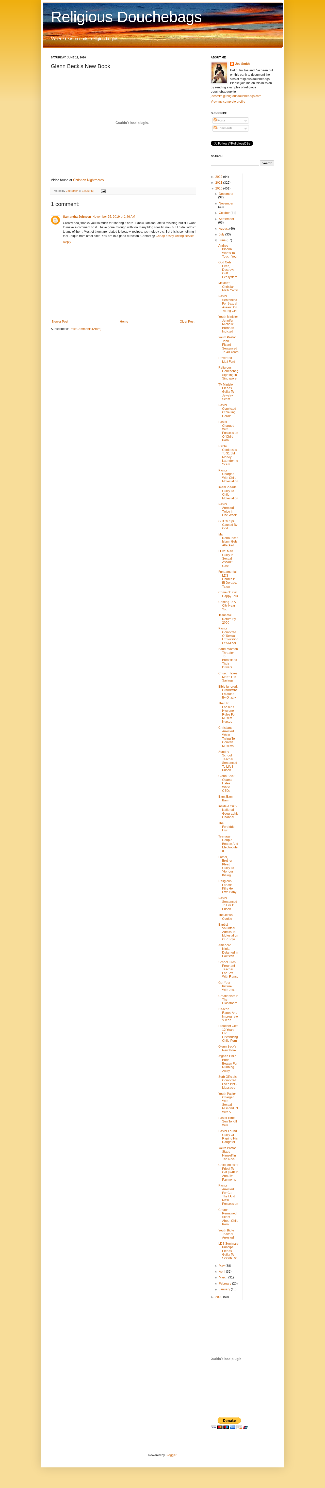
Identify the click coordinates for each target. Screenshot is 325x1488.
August (224, 228)
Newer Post (60, 321)
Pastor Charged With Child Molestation (228, 476)
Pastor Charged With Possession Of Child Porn (228, 431)
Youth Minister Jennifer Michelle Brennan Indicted (228, 324)
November (226, 203)
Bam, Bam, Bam (225, 798)
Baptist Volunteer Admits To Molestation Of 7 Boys (228, 932)
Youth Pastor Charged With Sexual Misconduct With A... (228, 1103)
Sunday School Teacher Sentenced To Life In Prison (227, 761)
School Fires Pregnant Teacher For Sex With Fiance (228, 969)
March (223, 1277)
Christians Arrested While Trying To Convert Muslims (226, 737)
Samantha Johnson (77, 216)
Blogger (171, 1455)
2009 (219, 1297)
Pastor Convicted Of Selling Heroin (227, 410)
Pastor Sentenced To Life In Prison (227, 903)
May (222, 1266)
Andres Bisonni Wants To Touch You (227, 251)
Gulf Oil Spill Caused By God (227, 524)
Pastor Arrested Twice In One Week (227, 509)
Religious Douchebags (126, 16)
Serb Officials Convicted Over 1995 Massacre (227, 1082)
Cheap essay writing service (175, 236)
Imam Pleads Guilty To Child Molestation (228, 492)
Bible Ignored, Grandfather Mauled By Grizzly (228, 692)
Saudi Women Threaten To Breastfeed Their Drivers (228, 658)
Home (124, 321)
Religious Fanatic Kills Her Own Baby (227, 886)
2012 (219, 177)
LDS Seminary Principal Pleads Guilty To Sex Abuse (228, 1251)
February (225, 1283)
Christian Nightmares (88, 180)
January (225, 1289)
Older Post (187, 321)
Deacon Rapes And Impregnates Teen (228, 1014)
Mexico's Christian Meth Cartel (228, 286)
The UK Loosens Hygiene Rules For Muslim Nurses (227, 712)
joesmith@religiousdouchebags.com (236, 96)
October (225, 213)
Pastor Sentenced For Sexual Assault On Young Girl (227, 303)
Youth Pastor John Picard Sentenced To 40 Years (228, 345)
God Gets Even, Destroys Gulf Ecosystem (227, 270)
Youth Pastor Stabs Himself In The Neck (227, 1153)
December (226, 194)
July (222, 234)
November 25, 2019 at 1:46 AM (113, 216)
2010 (219, 188)
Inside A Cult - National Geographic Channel (228, 811)
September (226, 219)
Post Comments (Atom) (85, 329)
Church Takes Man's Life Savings (227, 677)
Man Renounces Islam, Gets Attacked (228, 540)
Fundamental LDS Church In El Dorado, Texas (227, 579)
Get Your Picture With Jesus (227, 986)
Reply (67, 242)
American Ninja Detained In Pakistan (228, 950)
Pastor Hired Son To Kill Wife (227, 1121)
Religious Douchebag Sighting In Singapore (228, 373)
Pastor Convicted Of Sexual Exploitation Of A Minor (228, 636)
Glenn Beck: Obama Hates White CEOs (226, 783)
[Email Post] (103, 190)
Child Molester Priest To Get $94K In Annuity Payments (228, 1172)
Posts (221, 120)
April (222, 1271)
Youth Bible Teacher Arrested (226, 1234)
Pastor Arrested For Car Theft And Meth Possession (228, 1195)
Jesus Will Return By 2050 (227, 618)
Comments (224, 128)
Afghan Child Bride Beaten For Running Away (227, 1063)
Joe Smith (242, 64)
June (222, 240)
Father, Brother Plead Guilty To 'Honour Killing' (226, 866)
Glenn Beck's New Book (227, 1048)
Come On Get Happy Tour (228, 594)
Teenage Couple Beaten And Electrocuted (228, 844)
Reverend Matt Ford (226, 359)
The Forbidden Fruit (227, 826)
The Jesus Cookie (225, 916)
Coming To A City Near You (227, 605)
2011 (219, 182)
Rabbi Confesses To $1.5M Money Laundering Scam (228, 455)
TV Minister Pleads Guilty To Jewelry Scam (226, 392)
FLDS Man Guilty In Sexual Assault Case (225, 558)
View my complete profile (228, 101)
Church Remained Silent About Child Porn (228, 1217)
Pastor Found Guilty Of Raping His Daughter (228, 1136)
